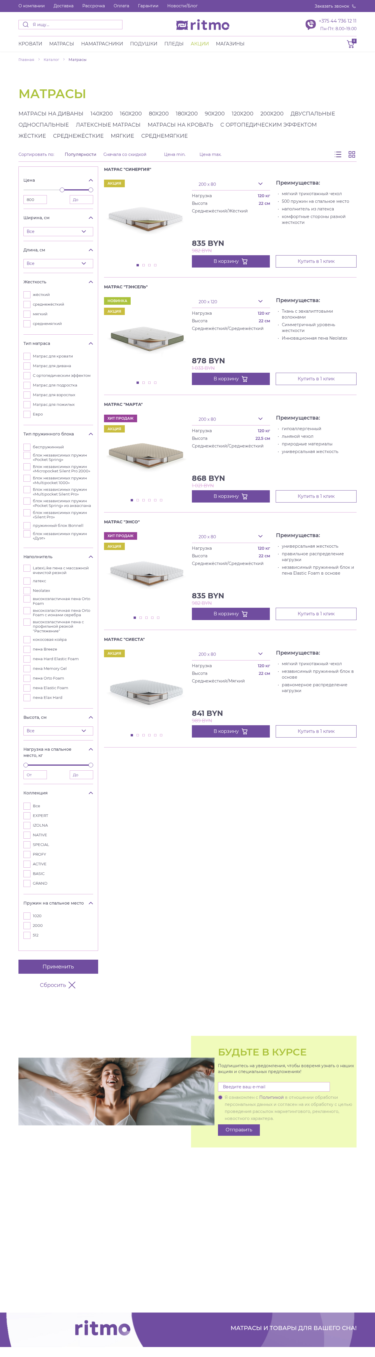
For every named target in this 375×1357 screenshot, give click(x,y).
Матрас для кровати (53, 356)
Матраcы (61, 44)
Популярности (80, 154)
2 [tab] (143, 265)
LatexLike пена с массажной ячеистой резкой (61, 570)
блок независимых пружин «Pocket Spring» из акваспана (62, 503)
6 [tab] (161, 500)
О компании (31, 5)
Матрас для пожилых (54, 404)
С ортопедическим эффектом (62, 375)
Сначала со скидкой (124, 154)
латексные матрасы (108, 125)
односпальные (43, 125)
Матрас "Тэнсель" (126, 287)
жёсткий (41, 294)
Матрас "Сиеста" (124, 639)
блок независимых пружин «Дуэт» (60, 536)
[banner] (202, 24)
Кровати (30, 44)
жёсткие (32, 136)
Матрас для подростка (55, 385)
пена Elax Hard (47, 697)
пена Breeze (45, 649)
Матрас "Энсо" (122, 522)
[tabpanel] (146, 220)
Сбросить (53, 985)
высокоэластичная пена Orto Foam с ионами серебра (61, 612)
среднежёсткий (48, 304)
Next (184, 175)
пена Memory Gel (50, 668)
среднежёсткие (78, 136)
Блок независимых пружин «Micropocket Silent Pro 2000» (61, 469)
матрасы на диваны (50, 113)
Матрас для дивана (52, 366)
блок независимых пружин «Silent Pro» (60, 515)
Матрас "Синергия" (127, 169)
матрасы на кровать (180, 125)
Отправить (239, 1130)
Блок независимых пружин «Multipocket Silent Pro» (60, 491)
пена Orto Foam (48, 678)
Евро (38, 414)
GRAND (40, 883)
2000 (38, 925)
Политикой (271, 1097)
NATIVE (40, 835)
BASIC (39, 873)
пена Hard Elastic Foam (56, 659)
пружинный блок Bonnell (58, 525)
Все (36, 806)
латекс (39, 581)
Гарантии (148, 5)
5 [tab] (155, 500)
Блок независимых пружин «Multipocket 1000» (60, 480)
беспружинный (48, 447)
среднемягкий (47, 323)
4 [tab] (155, 265)
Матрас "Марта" (123, 404)
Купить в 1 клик (316, 261)
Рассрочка (93, 5)
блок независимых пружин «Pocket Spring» (60, 457)
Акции (200, 44)
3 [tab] (149, 265)
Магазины (230, 44)
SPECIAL (41, 844)
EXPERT (40, 815)
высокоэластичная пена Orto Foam (61, 601)
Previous (172, 175)
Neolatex (41, 590)
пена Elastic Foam (50, 688)
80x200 (159, 113)
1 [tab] (138, 265)
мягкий (40, 314)
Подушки (143, 44)
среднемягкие (164, 136)
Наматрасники (102, 44)
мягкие (122, 136)
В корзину (226, 261)
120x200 (242, 113)
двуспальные (313, 113)
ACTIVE (40, 864)
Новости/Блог (182, 5)
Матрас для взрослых (54, 395)
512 (35, 935)
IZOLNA (40, 825)
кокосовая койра (50, 639)
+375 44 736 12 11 (338, 21)
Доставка (64, 5)
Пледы (174, 44)
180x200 (187, 113)
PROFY (39, 854)
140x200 (102, 113)
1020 (37, 916)
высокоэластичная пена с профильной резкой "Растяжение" (58, 626)
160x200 (131, 113)
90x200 (215, 113)
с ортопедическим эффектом (268, 125)
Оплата (121, 5)
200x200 (272, 113)
